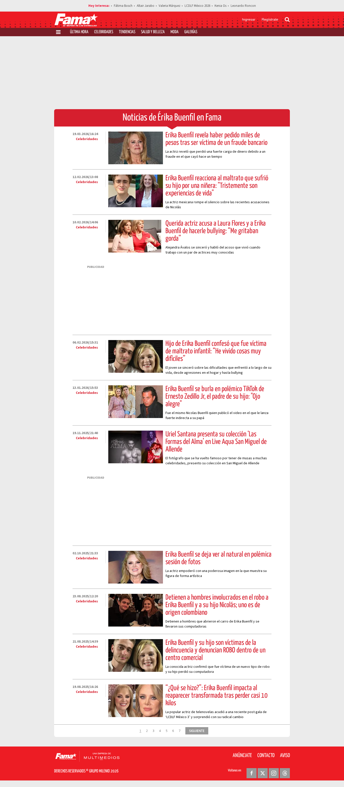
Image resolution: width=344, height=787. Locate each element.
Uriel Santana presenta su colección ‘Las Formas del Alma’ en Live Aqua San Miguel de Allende (216, 442)
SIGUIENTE (196, 731)
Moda (174, 32)
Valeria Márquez (169, 6)
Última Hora (79, 32)
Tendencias (127, 32)
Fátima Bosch (123, 6)
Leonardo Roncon (243, 6)
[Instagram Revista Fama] (274, 773)
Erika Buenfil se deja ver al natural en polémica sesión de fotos (218, 558)
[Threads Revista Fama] (285, 773)
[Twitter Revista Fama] (263, 773)
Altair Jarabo (145, 6)
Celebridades (103, 32)
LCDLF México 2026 (197, 6)
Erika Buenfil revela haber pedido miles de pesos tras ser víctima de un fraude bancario (216, 139)
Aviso (285, 755)
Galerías (190, 32)
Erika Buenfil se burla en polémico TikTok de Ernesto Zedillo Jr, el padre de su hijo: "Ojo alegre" (214, 397)
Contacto (265, 755)
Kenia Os (220, 6)
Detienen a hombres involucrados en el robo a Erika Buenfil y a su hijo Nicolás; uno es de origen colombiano (216, 605)
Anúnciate (242, 755)
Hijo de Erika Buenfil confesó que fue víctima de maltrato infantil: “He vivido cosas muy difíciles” (215, 351)
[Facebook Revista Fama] (252, 773)
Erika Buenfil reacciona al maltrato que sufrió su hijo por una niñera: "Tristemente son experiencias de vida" (216, 186)
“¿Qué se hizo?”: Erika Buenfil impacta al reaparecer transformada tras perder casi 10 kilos (216, 696)
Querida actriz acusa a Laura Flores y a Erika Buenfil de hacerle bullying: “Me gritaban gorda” (215, 231)
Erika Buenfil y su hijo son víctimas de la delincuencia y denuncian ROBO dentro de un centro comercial (215, 650)
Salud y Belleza (153, 32)
